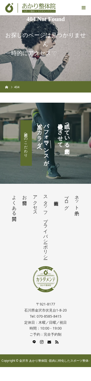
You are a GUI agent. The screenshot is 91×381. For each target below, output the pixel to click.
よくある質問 (14, 202)
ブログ (66, 199)
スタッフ (45, 202)
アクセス (35, 202)
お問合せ (24, 197)
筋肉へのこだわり (26, 143)
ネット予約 (76, 200)
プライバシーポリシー (45, 236)
